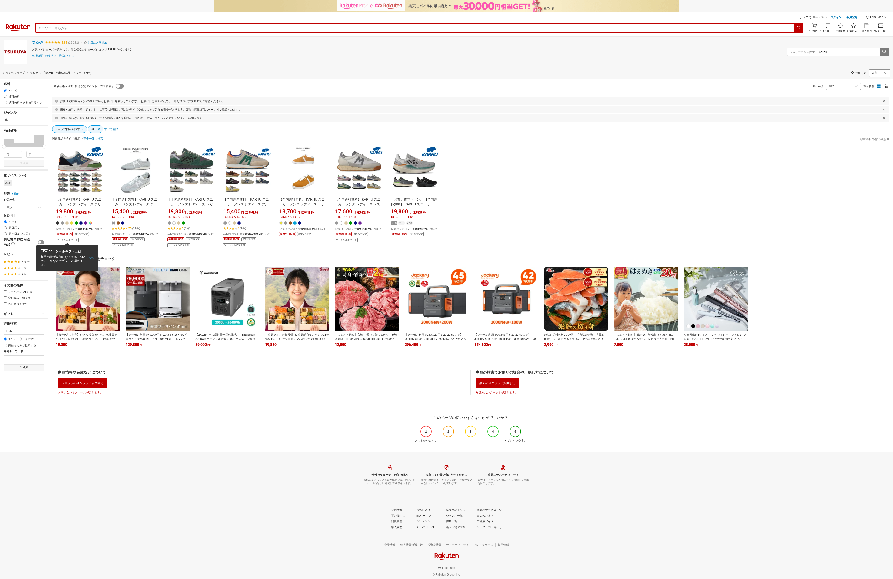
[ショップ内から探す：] (884, 52)
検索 (25, 163)
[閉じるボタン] (884, 101)
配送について (67, 55)
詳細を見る (195, 118)
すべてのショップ (14, 72)
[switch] (41, 242)
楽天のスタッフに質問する (497, 383)
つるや (37, 42)
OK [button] (91, 258)
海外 (17, 193)
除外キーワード (13, 351)
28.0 (8, 182)
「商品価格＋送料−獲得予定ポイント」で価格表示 (82, 86)
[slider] (4, 146)
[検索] (798, 28)
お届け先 (9, 199)
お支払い (50, 55)
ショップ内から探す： (804, 52)
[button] (876, 17)
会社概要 (37, 55)
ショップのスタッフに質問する (82, 383)
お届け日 (9, 215)
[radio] (5, 90)
